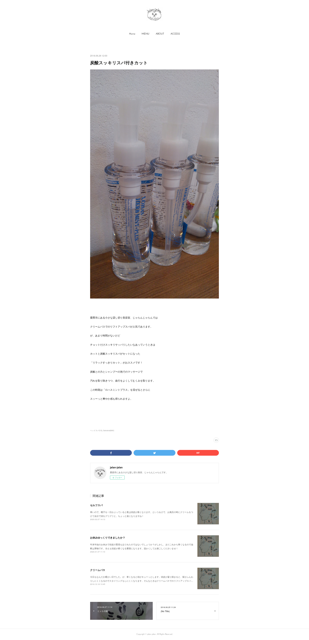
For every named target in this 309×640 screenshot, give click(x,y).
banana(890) (108, 430)
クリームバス (97, 570)
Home (132, 34)
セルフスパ (96, 505)
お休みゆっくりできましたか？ (107, 537)
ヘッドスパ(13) (96, 430)
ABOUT (160, 34)
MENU (145, 34)
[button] (132, 34)
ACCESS (175, 34)
